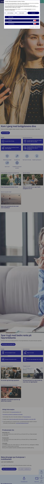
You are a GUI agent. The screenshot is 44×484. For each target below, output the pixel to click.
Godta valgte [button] (21, 12)
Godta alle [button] (33, 12)
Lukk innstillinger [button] (10, 12)
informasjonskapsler (28, 9)
